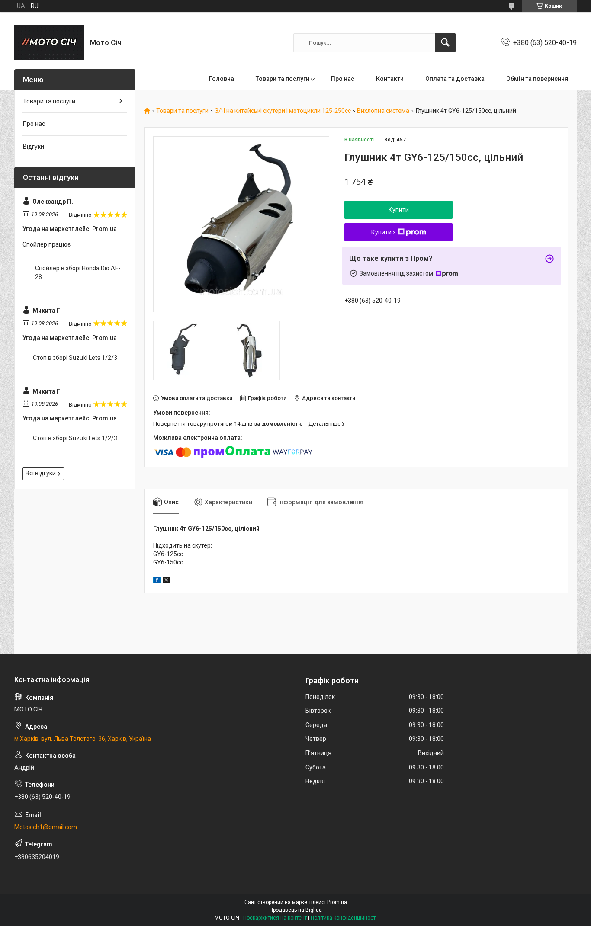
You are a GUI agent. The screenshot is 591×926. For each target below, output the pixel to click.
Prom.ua (337, 902)
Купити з (383, 232)
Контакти (390, 78)
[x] (166, 581)
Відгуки (33, 146)
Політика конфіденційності (344, 918)
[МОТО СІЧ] (49, 42)
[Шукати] (445, 42)
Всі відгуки (41, 473)
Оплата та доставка (455, 78)
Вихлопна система (383, 111)
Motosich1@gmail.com (45, 826)
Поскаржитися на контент (275, 918)
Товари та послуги (282, 78)
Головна (221, 78)
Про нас (342, 78)
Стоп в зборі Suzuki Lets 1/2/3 (75, 357)
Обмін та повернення (537, 78)
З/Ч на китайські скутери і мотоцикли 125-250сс (283, 111)
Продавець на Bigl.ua (296, 910)
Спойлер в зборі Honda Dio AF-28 (77, 272)
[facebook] (157, 581)
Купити (399, 209)
